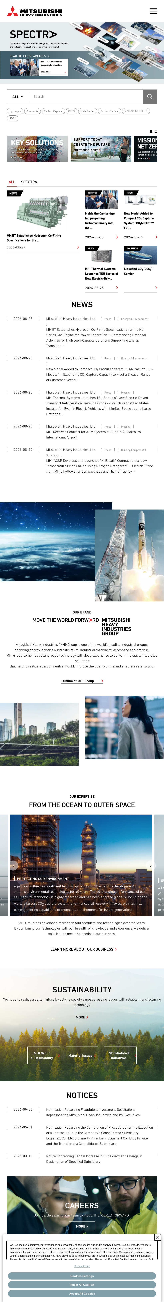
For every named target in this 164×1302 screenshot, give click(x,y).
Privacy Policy (82, 1266)
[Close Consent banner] (157, 1237)
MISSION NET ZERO (135, 111)
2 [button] (156, 131)
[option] (37, 149)
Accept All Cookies (82, 1293)
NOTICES (82, 1095)
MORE (80, 1017)
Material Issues (80, 1055)
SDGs (12, 118)
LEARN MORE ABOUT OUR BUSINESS (82, 949)
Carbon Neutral (110, 111)
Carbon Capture (53, 111)
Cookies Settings (82, 1276)
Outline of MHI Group (78, 681)
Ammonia (32, 111)
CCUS (71, 111)
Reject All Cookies (82, 1284)
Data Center (88, 111)
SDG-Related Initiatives (119, 1055)
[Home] (34, 11)
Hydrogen (15, 111)
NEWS (82, 304)
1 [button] (151, 131)
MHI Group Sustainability (42, 1055)
